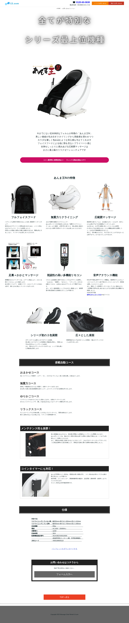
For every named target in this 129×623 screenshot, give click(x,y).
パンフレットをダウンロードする (64, 549)
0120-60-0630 (83, 2)
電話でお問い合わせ (116, 3)
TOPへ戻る (64, 597)
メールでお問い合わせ (100, 3)
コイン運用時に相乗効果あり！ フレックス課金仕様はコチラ (64, 159)
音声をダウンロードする (94, 294)
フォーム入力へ (64, 574)
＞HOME (58, 8)
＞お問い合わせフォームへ (68, 8)
